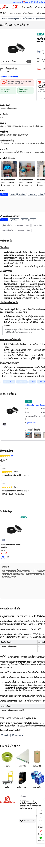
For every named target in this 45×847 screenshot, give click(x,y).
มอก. (33, 220)
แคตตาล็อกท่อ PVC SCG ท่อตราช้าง (16, 230)
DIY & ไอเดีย (28, 7)
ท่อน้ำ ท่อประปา (28, 19)
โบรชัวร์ (24, 220)
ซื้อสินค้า (5, 13)
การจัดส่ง (22, 194)
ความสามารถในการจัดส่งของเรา (30, 806)
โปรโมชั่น (32, 194)
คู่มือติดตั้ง (14, 220)
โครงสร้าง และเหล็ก (15, 13)
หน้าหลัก (4, 19)
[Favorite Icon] (8, 557)
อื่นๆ (41, 194)
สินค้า (13, 194)
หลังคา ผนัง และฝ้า (28, 13)
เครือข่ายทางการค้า (26, 808)
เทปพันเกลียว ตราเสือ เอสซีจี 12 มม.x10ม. (16, 475)
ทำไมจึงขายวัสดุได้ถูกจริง (28, 803)
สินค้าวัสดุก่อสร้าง (15, 19)
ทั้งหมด (4, 194)
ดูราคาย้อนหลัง (32, 422)
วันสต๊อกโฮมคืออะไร (27, 801)
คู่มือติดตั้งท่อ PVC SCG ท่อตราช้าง (15, 225)
